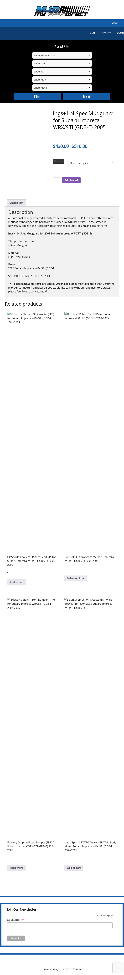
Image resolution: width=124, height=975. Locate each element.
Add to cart (71, 180)
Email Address (15, 920)
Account (106, 33)
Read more (16, 868)
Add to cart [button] (16, 582)
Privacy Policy (50, 969)
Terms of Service (71, 969)
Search (120, 33)
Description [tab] (16, 203)
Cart (92, 33)
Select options (76, 578)
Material (58, 160)
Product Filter (62, 46)
